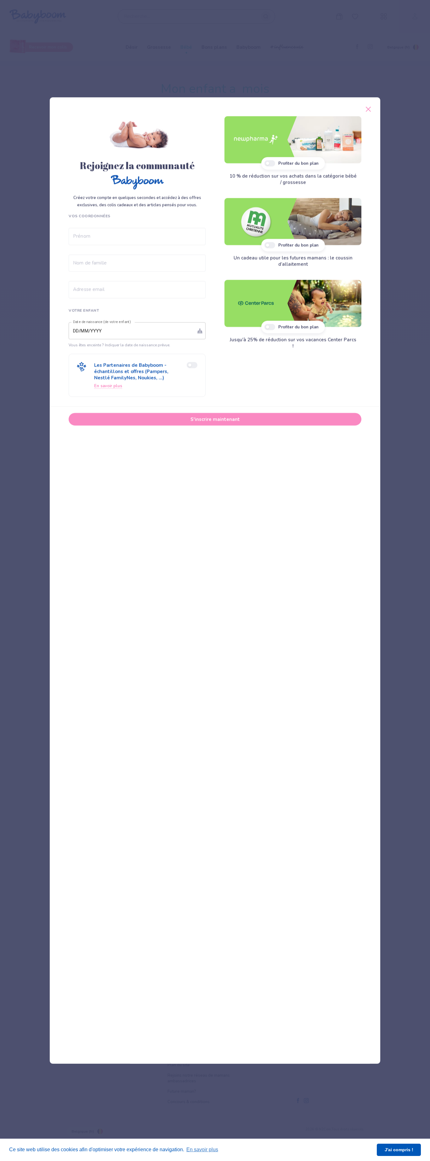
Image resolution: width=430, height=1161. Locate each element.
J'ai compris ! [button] (399, 1149)
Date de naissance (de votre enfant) (102, 321)
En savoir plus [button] (202, 1149)
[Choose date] (200, 331)
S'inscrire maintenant (215, 419)
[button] (137, 375)
